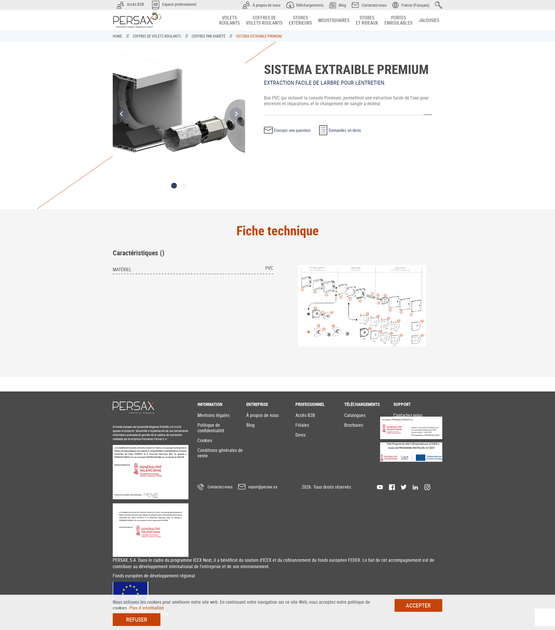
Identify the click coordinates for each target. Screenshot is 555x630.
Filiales (302, 425)
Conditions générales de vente (220, 453)
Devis (300, 435)
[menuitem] (229, 20)
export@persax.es (262, 486)
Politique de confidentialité (210, 428)
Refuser (136, 619)
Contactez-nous (407, 415)
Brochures (353, 425)
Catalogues (354, 415)
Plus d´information (146, 608)
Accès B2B (305, 415)
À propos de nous (262, 415)
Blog (250, 425)
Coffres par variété (209, 36)
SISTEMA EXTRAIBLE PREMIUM (259, 36)
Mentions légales (213, 415)
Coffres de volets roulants (157, 36)
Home (118, 36)
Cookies (204, 440)
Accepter (418, 605)
